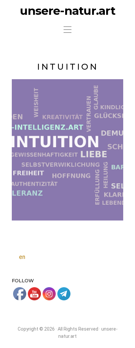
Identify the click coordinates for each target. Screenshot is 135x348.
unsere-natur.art (67, 11)
